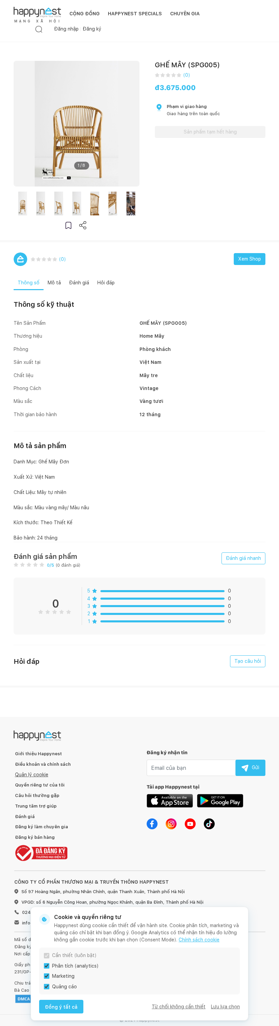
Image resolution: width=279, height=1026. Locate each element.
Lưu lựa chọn (225, 1006)
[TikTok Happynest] (209, 823)
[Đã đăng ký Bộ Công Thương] (41, 852)
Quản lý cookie (31, 774)
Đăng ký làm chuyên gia (41, 826)
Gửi (255, 767)
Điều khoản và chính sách (43, 764)
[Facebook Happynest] (152, 823)
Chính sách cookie (199, 939)
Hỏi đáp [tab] (106, 282)
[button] (68, 225)
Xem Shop (249, 259)
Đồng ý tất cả (61, 1007)
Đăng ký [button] (92, 29)
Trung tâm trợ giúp (35, 806)
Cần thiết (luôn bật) (74, 955)
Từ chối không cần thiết (179, 1006)
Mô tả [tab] (54, 282)
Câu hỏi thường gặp (37, 795)
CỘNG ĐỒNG (84, 13)
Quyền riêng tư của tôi (40, 785)
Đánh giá (25, 816)
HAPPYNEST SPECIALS (135, 13)
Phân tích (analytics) (75, 966)
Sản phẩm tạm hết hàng (210, 132)
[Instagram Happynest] (171, 823)
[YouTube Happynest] (190, 823)
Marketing (63, 976)
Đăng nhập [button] (66, 29)
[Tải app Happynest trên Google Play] (220, 800)
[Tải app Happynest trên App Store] (170, 800)
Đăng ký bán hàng (35, 837)
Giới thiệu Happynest (38, 753)
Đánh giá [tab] (79, 282)
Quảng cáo (64, 986)
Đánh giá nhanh (243, 558)
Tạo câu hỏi (247, 661)
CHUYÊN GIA (185, 13)
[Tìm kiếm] (39, 29)
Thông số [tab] (28, 282)
